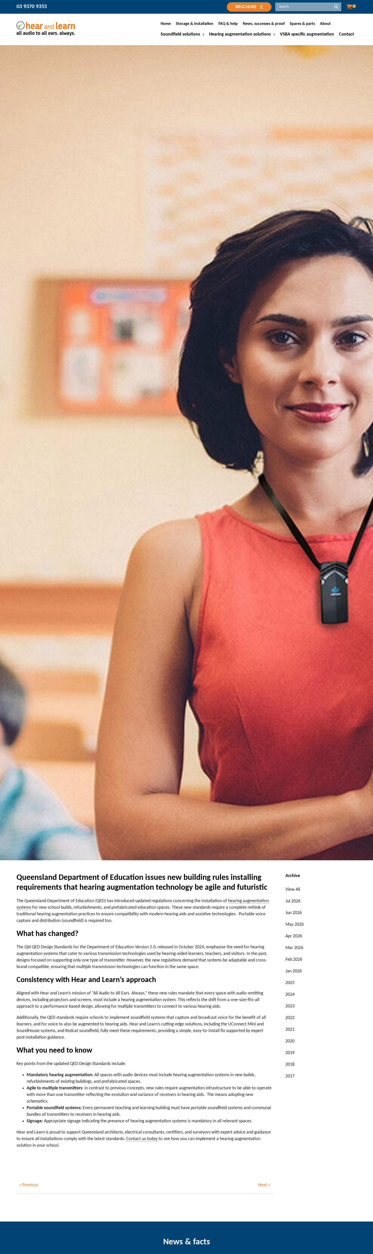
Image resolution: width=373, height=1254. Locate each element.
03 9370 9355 (31, 7)
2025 (290, 983)
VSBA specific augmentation (307, 34)
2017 (290, 1076)
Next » (264, 1185)
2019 (290, 1053)
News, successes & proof (264, 24)
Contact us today (142, 1139)
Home (166, 24)
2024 (290, 994)
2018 (290, 1064)
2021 (290, 1029)
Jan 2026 (293, 971)
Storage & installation (194, 24)
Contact (346, 34)
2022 (290, 1018)
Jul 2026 (292, 901)
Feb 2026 (293, 959)
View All (292, 889)
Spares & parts (302, 24)
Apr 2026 (293, 936)
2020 (290, 1041)
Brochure (247, 7)
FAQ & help (228, 24)
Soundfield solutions (180, 34)
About (325, 24)
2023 (290, 1006)
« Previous (28, 1185)
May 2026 (294, 924)
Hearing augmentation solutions (240, 34)
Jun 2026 (293, 913)
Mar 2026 (294, 948)
